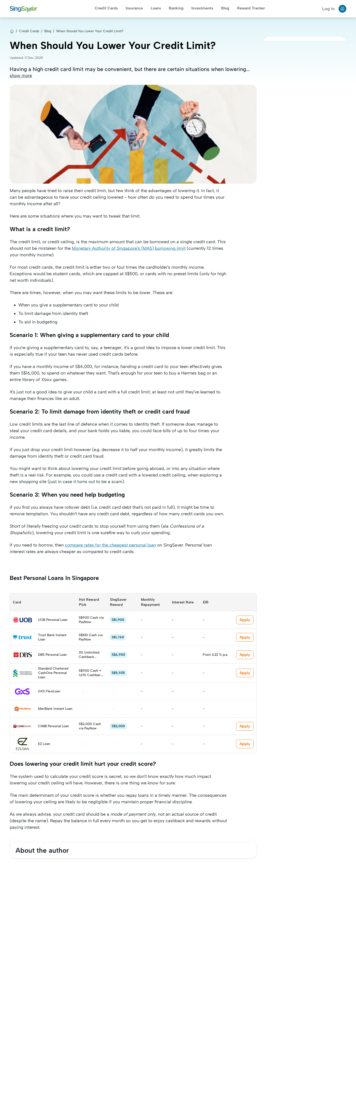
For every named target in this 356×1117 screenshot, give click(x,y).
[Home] (12, 31)
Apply (245, 619)
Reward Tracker (251, 8)
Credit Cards (106, 8)
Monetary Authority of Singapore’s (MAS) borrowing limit (129, 248)
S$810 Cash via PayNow (90, 637)
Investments (202, 8)
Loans (156, 8)
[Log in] (342, 9)
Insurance (134, 8)
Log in (328, 8)
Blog (225, 8)
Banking (176, 8)
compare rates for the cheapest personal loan (110, 545)
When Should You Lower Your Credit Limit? (90, 31)
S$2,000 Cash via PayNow (90, 726)
